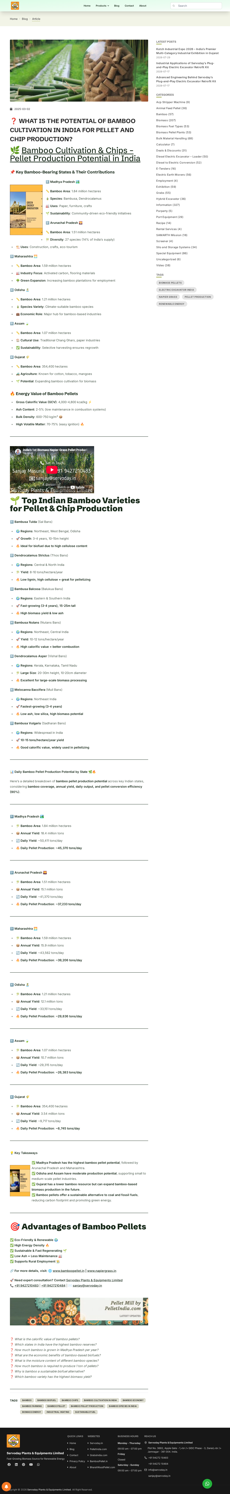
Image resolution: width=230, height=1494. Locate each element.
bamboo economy (133, 1400)
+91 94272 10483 (158, 1457)
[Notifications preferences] (6, 1486)
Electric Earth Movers (170, 174)
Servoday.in (96, 1443)
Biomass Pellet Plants (170, 132)
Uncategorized (166, 259)
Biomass (162, 120)
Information (164, 205)
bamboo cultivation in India (100, 1400)
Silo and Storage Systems (173, 247)
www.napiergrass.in (101, 1271)
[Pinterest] (23, 1464)
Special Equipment (168, 253)
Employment (164, 180)
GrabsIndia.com (98, 1455)
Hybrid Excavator (167, 198)
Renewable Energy (172, 304)
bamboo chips (70, 1400)
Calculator (163, 144)
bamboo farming (32, 1406)
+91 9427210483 (26, 1285)
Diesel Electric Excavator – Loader (179, 156)
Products (101, 5)
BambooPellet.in (99, 1461)
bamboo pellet (56, 1406)
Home (87, 5)
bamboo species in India (123, 1406)
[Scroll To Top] (220, 1484)
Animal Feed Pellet (168, 108)
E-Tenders (163, 168)
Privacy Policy (77, 1461)
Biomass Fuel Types (169, 126)
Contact (129, 5)
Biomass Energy (31, 1412)
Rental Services (166, 229)
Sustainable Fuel (85, 1412)
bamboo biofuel (46, 1400)
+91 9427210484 (53, 1285)
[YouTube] (31, 1464)
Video (160, 265)
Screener (162, 241)
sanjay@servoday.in (87, 1285)
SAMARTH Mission (169, 235)
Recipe (160, 223)
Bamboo (27, 1400)
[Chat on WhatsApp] (207, 1484)
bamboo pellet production (87, 1406)
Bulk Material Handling (171, 138)
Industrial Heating (58, 1412)
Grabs (160, 192)
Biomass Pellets (170, 282)
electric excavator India (176, 289)
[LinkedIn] (16, 1464)
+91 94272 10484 (158, 1463)
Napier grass (168, 297)
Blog (116, 5)
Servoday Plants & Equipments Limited (94, 1280)
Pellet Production (198, 297)
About (142, 5)
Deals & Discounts (168, 150)
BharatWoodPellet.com (102, 1467)
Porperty (162, 211)
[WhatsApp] (38, 1464)
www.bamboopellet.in (69, 1271)
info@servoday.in (157, 1469)
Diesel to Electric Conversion (175, 162)
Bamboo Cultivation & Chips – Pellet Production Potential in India (75, 154)
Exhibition (163, 186)
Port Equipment (166, 217)
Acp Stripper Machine (170, 102)
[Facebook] (9, 1464)
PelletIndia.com (98, 1449)
